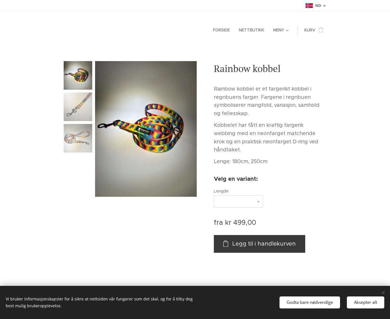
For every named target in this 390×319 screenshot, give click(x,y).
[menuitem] (223, 30)
